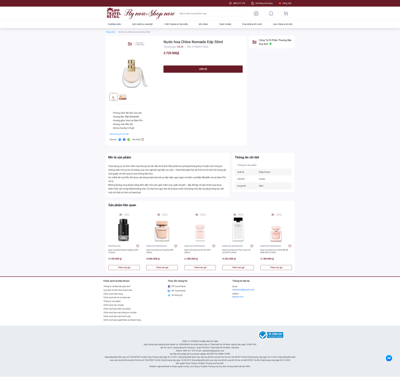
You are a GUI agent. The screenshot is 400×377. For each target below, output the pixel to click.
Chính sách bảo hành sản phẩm (117, 309)
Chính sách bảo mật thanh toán (117, 316)
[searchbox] (209, 13)
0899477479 (237, 297)
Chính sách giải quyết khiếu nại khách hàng (122, 320)
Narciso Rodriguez (156, 246)
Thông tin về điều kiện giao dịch (116, 286)
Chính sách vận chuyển (113, 305)
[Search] (243, 13)
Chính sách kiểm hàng (113, 294)
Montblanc (114, 246)
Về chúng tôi (176, 295)
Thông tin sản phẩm (112, 301)
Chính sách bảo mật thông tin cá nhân (120, 313)
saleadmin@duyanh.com (243, 290)
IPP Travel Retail (178, 286)
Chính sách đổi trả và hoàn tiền (116, 297)
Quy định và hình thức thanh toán (117, 290)
